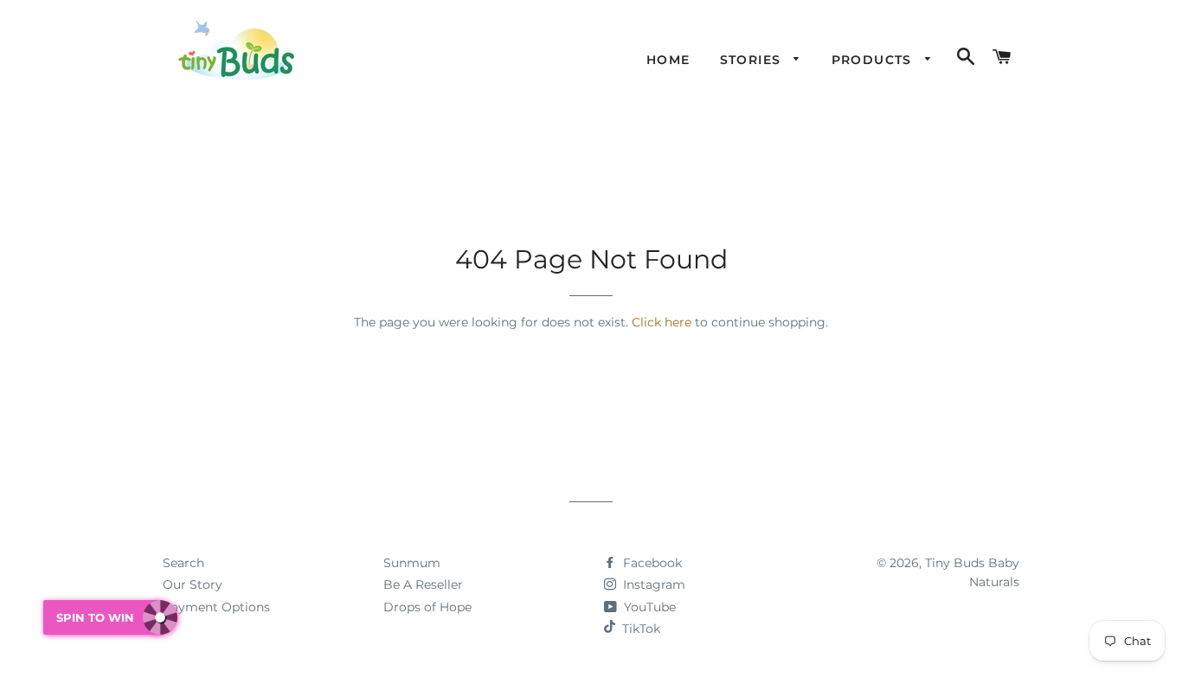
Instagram (652, 584)
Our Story (192, 584)
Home (668, 60)
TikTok (641, 628)
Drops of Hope (427, 607)
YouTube (648, 607)
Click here (661, 322)
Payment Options (216, 607)
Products (874, 60)
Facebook (651, 563)
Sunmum (411, 563)
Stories (753, 60)
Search (183, 563)
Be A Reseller (423, 584)
